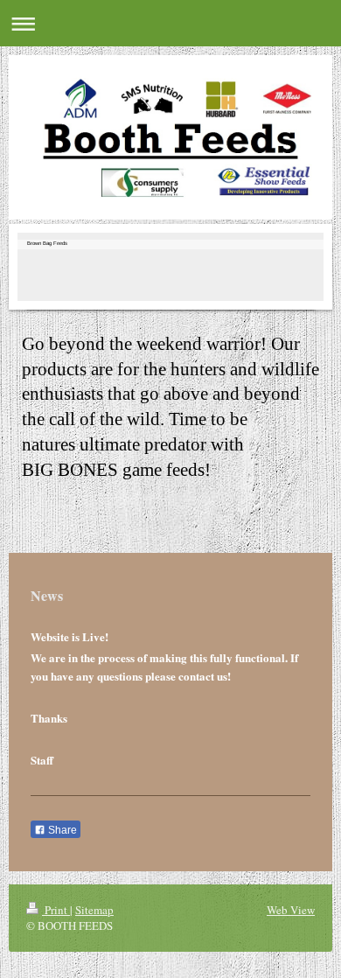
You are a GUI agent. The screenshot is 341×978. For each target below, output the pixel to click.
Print (56, 910)
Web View (291, 910)
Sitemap (94, 910)
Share (61, 830)
